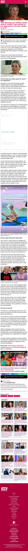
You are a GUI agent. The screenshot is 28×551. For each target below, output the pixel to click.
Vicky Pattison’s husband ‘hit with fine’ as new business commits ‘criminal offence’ (7, 409)
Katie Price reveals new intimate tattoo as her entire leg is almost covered (7, 421)
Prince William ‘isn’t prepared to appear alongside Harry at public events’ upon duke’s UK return (19, 452)
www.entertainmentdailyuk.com (12, 544)
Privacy (14, 539)
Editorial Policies (14, 531)
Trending (14, 514)
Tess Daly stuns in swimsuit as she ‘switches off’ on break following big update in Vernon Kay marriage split (20, 464)
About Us (14, 528)
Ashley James (15, 40)
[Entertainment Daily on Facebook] (14, 522)
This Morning (7, 47)
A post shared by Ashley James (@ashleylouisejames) (14, 149)
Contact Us (14, 534)
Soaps (14, 506)
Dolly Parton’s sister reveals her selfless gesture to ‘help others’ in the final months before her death (20, 433)
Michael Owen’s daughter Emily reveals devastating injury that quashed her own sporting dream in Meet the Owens (20, 478)
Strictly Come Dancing (14, 504)
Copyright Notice (14, 541)
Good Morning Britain (14, 496)
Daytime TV (10, 396)
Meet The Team (14, 530)
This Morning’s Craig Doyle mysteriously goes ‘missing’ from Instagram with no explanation (13, 347)
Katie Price (14, 516)
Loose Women (14, 499)
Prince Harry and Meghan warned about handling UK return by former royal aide (7, 476)
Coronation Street (14, 508)
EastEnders (14, 509)
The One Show (14, 503)
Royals (14, 513)
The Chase (14, 501)
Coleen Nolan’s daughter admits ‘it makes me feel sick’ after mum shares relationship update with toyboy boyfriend (6, 434)
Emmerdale (14, 511)
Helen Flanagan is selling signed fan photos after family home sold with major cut (20, 410)
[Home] (3, 2)
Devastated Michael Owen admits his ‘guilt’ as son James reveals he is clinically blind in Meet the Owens (7, 465)
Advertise (14, 533)
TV (14, 495)
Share (5, 33)
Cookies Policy (14, 536)
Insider (14, 518)
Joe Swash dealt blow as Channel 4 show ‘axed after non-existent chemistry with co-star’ (7, 451)
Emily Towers (6, 31)
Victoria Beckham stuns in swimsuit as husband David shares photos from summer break (20, 422)
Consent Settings (14, 538)
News (2, 21)
